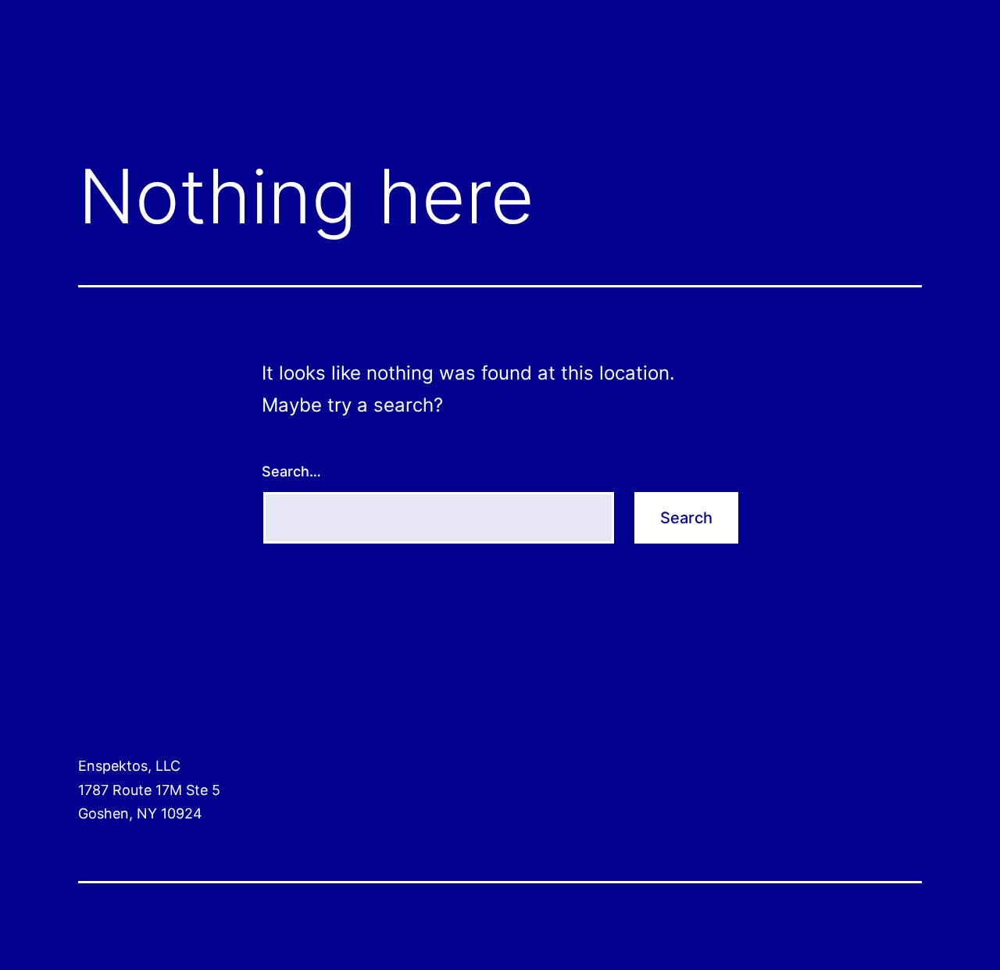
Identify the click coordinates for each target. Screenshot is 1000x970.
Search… (291, 471)
